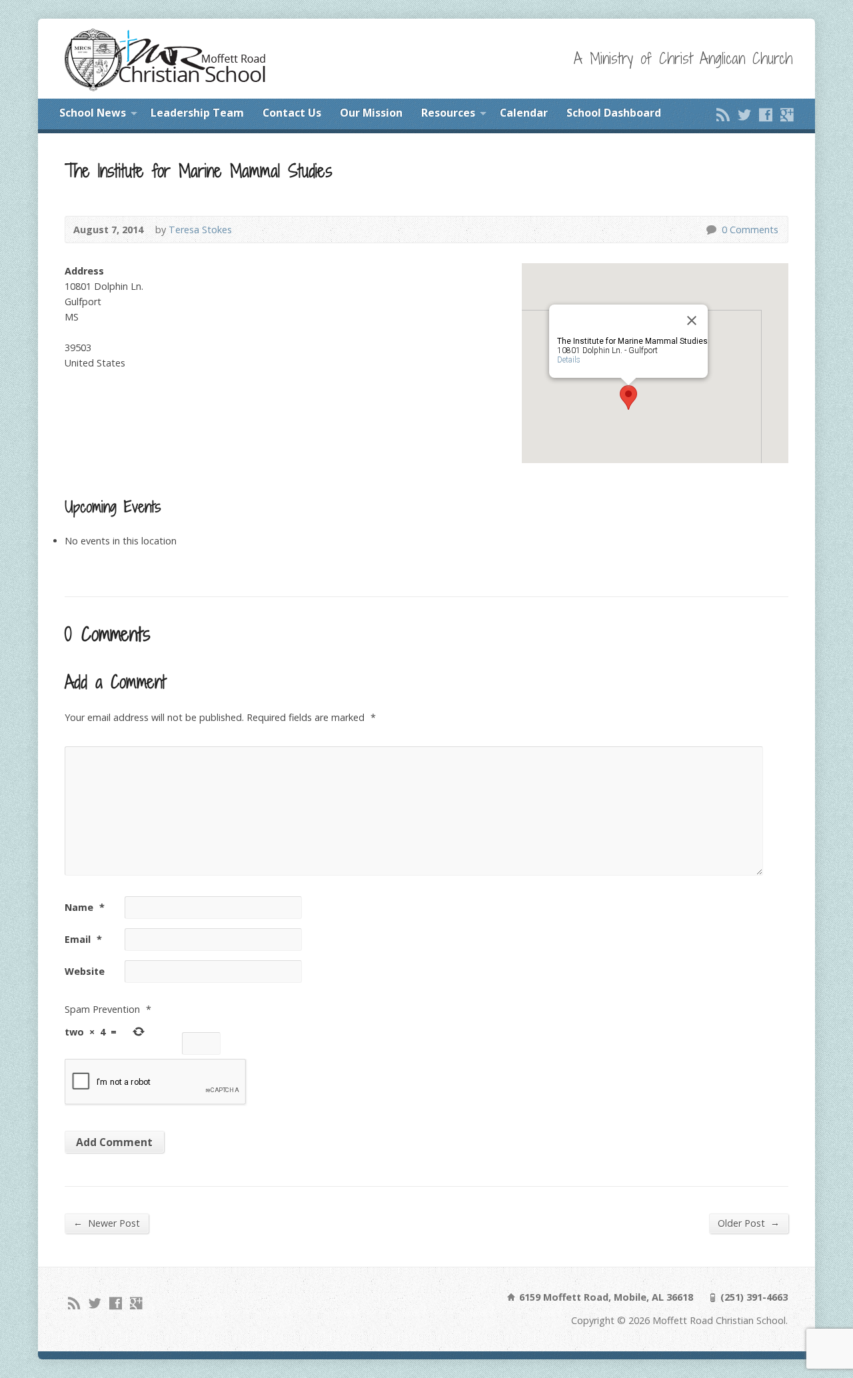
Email (83, 939)
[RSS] (723, 114)
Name (85, 907)
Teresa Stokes (200, 229)
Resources (448, 112)
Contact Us (292, 112)
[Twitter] (744, 114)
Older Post (749, 1222)
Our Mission (371, 112)
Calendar (524, 112)
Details (568, 359)
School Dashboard (613, 112)
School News (92, 112)
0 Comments (710, 229)
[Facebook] (765, 114)
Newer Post (106, 1222)
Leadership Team (197, 112)
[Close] (692, 321)
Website (85, 971)
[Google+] (787, 114)
